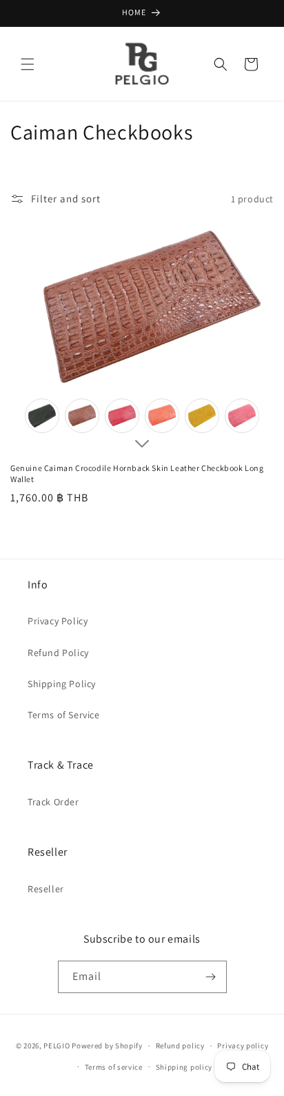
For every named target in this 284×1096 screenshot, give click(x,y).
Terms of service (114, 1067)
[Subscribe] (211, 977)
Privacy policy (242, 1045)
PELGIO (56, 1045)
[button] (27, 64)
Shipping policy (184, 1067)
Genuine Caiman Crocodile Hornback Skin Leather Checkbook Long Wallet (137, 473)
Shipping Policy (62, 683)
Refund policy (180, 1045)
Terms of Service (64, 715)
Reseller (46, 889)
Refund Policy (58, 652)
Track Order (53, 802)
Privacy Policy (58, 621)
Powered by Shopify (107, 1045)
